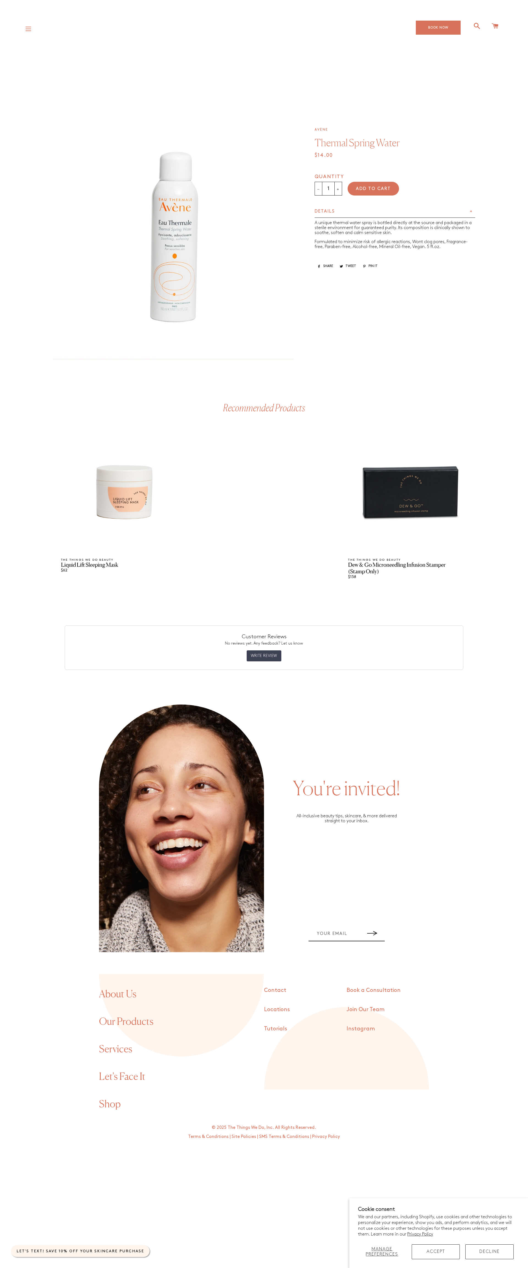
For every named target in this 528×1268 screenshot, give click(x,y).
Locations (277, 1009)
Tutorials (275, 1028)
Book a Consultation (373, 990)
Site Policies (244, 1137)
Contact (275, 990)
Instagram (360, 1028)
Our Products (126, 1021)
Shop (110, 1104)
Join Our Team (365, 1009)
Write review (264, 656)
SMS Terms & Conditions (284, 1137)
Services (115, 1049)
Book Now (438, 27)
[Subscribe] (372, 933)
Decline (489, 1252)
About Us (117, 994)
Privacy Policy (420, 1234)
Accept (436, 1252)
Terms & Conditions (208, 1137)
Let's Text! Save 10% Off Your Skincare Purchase (80, 1251)
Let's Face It (122, 1076)
